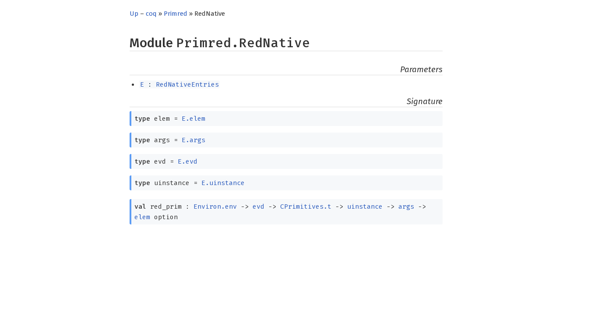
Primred (175, 14)
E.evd (187, 161)
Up (134, 14)
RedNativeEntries (187, 84)
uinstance (365, 206)
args (406, 206)
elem (142, 217)
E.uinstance (223, 183)
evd (258, 206)
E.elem (193, 118)
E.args (193, 140)
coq (151, 14)
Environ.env (215, 206)
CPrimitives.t (305, 206)
